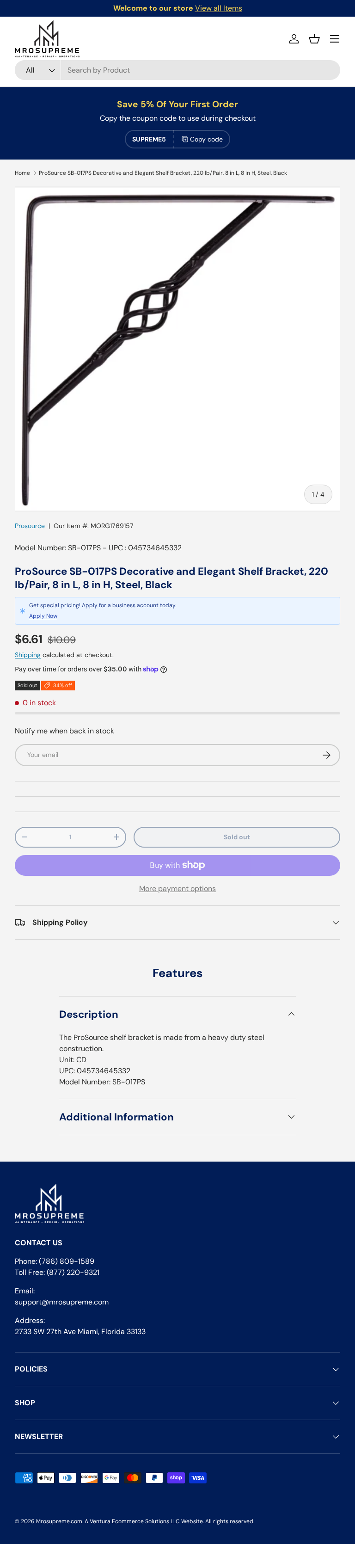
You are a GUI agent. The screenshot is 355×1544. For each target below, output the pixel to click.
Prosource (30, 526)
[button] (314, 39)
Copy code (206, 139)
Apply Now (43, 616)
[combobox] (177, 70)
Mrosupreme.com (59, 1521)
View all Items (218, 8)
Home (22, 173)
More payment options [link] (177, 888)
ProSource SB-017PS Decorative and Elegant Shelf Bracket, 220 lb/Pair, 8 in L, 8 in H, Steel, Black (163, 173)
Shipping (28, 655)
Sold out (237, 837)
